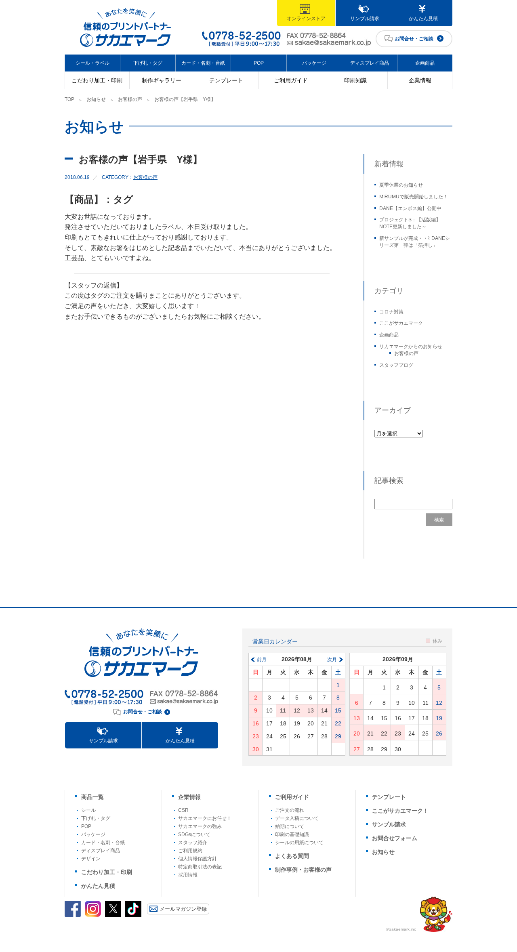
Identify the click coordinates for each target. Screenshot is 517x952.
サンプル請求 (364, 18)
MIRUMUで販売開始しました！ (413, 197)
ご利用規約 (190, 850)
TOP (69, 99)
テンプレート (226, 80)
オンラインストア (306, 18)
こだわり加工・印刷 (96, 80)
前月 (262, 659)
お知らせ (96, 99)
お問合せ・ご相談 (414, 39)
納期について (289, 826)
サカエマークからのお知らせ (410, 346)
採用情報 (188, 875)
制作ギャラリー (161, 80)
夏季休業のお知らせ (401, 185)
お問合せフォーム (394, 838)
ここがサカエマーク (401, 323)
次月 (332, 659)
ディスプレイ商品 (369, 63)
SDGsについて (194, 834)
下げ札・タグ (147, 63)
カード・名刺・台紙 (203, 63)
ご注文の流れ (289, 810)
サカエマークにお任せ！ (204, 818)
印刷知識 (355, 80)
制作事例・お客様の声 (303, 869)
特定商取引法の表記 (200, 867)
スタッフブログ (396, 365)
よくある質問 (292, 856)
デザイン (91, 859)
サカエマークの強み (200, 826)
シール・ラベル (92, 63)
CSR (183, 810)
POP (259, 63)
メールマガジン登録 (183, 909)
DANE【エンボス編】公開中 (410, 208)
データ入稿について (297, 818)
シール (88, 810)
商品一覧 (92, 797)
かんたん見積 (423, 18)
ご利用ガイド (291, 80)
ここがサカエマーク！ (400, 810)
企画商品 (425, 63)
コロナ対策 (391, 312)
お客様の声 (130, 99)
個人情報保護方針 (197, 859)
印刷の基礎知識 (292, 834)
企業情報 (420, 80)
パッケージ (314, 63)
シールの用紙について (299, 842)
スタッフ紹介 (192, 842)
